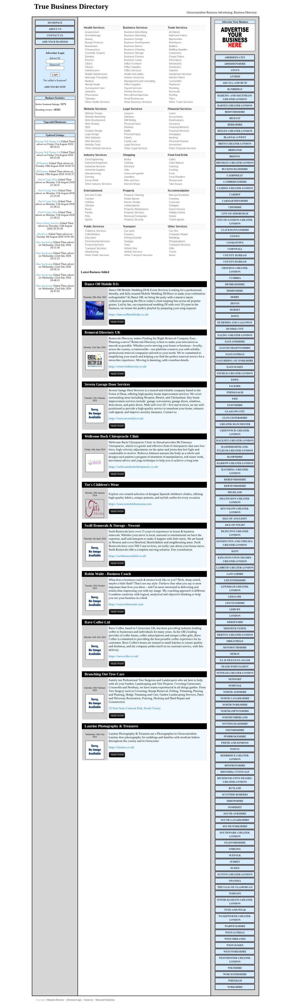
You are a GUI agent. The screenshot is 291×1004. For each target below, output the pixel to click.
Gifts (126, 169)
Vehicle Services (133, 251)
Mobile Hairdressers (96, 74)
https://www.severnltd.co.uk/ (126, 418)
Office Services (132, 70)
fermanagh (235, 392)
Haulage (128, 241)
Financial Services (179, 130)
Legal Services (132, 144)
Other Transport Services (138, 255)
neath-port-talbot (234, 666)
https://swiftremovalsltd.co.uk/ (127, 556)
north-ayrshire (234, 692)
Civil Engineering (94, 159)
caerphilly (235, 175)
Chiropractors (92, 49)
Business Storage (134, 53)
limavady (234, 596)
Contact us (89, 1000)
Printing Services (133, 91)
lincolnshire (235, 603)
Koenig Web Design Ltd (48, 141)
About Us (55, 29)
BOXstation (43, 163)
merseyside (235, 622)
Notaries (128, 127)
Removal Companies (135, 216)
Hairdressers (92, 70)
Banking (173, 137)
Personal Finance (178, 141)
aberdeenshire (235, 64)
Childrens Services (95, 230)
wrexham (235, 980)
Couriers (129, 234)
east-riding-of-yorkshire (234, 360)
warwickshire (235, 926)
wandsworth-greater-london (234, 918)
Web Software (92, 137)
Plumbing (174, 88)
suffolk (235, 855)
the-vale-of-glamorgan (235, 887)
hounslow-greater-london (235, 510)
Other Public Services (97, 255)
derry (235, 297)
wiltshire (235, 968)
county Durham (234, 255)
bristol (234, 156)
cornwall (235, 249)
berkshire (235, 124)
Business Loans (133, 60)
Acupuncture (92, 32)
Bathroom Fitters (178, 35)
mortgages (175, 134)
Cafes (172, 159)
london (235, 616)
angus (235, 70)
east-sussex (235, 367)
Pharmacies (91, 95)
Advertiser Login (74, 1000)
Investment (175, 144)
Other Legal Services (136, 148)
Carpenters (175, 53)
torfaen (235, 893)
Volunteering (91, 251)
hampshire (235, 457)
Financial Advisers (179, 127)
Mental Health (92, 84)
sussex (235, 868)
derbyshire (235, 291)
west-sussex (234, 945)
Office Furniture (132, 63)
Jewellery (129, 176)
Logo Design (92, 134)
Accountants (176, 116)
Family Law (130, 141)
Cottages (174, 205)
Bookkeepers (176, 120)
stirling (235, 849)
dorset (235, 310)
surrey (235, 862)
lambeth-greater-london (235, 567)
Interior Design (132, 202)
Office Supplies (132, 67)
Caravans (174, 202)
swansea (235, 881)
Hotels (172, 216)
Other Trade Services (181, 102)
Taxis (127, 244)
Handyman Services (180, 74)
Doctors (89, 60)
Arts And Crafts (93, 195)
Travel (172, 251)
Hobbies (89, 202)
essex (235, 379)
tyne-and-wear (235, 910)
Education (90, 237)
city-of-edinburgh (234, 213)
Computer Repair (178, 234)
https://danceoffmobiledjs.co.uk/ (129, 314)
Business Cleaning (134, 49)
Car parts (129, 230)
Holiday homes (177, 212)
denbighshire (235, 284)
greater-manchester (235, 424)
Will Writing (130, 120)
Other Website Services (98, 148)
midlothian (234, 641)
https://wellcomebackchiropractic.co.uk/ (133, 466)
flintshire (235, 405)
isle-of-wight (235, 525)
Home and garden (134, 173)
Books (127, 159)
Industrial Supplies (95, 169)
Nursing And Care (95, 88)
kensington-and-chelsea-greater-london (234, 543)
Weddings (174, 237)
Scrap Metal (91, 180)
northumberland (235, 717)
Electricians (175, 63)
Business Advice (133, 46)
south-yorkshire (235, 826)
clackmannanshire (235, 230)
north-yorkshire (235, 704)
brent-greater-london (234, 143)
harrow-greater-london (235, 463)
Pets (87, 216)
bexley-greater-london (235, 131)
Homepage (55, 23)
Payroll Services (133, 88)
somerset (235, 807)
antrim (235, 76)
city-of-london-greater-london (235, 221)
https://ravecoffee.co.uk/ (124, 656)
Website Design (93, 113)
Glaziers (173, 70)
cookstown (234, 242)
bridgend (235, 150)
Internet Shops (132, 183)
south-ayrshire (234, 813)
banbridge (234, 89)
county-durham (234, 261)
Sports (88, 219)
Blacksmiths (175, 39)
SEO (87, 127)
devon (235, 303)
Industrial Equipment (96, 162)
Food (172, 173)
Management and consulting (139, 81)
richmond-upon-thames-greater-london (234, 780)
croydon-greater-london (234, 269)
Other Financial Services (182, 148)
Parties (89, 212)
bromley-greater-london (235, 163)
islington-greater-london (235, 533)
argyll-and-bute (235, 83)
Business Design (133, 39)
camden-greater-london (235, 188)
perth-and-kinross (234, 743)
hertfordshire (235, 486)
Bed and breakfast (179, 195)
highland (235, 492)
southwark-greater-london (235, 834)
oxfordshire (235, 730)
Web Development (95, 120)
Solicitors (129, 116)
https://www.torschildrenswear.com (130, 504)
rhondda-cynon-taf (235, 772)
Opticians (90, 91)
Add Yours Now (55, 87)
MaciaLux (42, 234)
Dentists (89, 56)
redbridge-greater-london (235, 757)
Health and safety (133, 74)
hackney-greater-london (235, 440)
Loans (172, 113)
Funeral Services (94, 244)
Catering (173, 166)
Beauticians (91, 46)
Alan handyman (44, 242)
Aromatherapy (93, 35)
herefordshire (235, 479)
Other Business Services (138, 102)
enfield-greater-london (235, 373)
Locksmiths (175, 81)
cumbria (235, 278)
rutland (235, 788)
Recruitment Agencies (136, 95)
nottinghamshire (235, 724)
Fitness (89, 67)
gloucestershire (234, 418)
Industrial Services (95, 166)
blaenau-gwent (235, 137)
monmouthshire (235, 647)
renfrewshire (235, 765)
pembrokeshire (235, 736)
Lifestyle (89, 205)
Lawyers (129, 113)
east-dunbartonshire (234, 348)
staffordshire (235, 842)
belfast (234, 118)
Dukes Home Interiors (48, 223)
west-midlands (235, 939)
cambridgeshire (235, 182)
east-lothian (235, 354)
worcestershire (235, 974)
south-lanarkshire (235, 820)
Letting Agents (132, 205)
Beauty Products (94, 42)
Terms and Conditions (105, 1000)
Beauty (89, 39)
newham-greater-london (234, 673)
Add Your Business (55, 42)
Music (88, 209)
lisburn (234, 609)
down (235, 316)
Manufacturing (93, 173)
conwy (235, 236)
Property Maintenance (136, 209)
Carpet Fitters (176, 56)
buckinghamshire (235, 169)
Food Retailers (177, 176)
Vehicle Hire (130, 248)
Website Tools (92, 144)
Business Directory (56, 1000)
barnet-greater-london (234, 105)
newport (234, 679)
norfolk (234, 685)
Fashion (89, 198)
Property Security (133, 219)
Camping (174, 198)
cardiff (235, 194)
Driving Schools (132, 237)
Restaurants (176, 180)
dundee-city (235, 329)
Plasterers (174, 84)
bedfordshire (235, 112)
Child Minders (92, 234)
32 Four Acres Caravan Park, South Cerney (135, 708)
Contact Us (55, 35)
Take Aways (175, 183)
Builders (173, 46)
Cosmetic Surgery (95, 53)
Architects (174, 32)
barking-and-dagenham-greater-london (234, 97)
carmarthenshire (235, 201)
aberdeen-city (235, 57)
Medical (89, 81)
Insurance (174, 123)
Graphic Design (93, 130)
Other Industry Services (98, 183)
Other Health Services (97, 102)
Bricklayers (175, 42)
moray (235, 654)
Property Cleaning (134, 195)
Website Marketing (95, 116)
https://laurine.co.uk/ (122, 747)
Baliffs (127, 130)
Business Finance (134, 56)
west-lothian (235, 932)
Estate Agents (131, 198)
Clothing (128, 162)
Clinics (88, 63)
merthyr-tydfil (234, 628)
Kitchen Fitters (177, 77)
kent (234, 551)
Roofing (173, 95)
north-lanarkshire (235, 698)
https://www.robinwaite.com (126, 604)
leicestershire (235, 580)
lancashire (235, 574)
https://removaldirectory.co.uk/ (128, 366)
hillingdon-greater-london (235, 500)
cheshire (234, 207)
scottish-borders (235, 794)
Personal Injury (132, 123)
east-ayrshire (235, 341)
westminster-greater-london (235, 959)
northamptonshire (235, 711)
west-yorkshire (234, 951)
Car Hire (173, 230)
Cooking (173, 169)
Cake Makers (176, 162)
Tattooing (90, 98)
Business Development (137, 42)
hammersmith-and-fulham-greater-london (235, 448)
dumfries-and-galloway (234, 322)
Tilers (172, 98)
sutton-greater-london (235, 874)
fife (235, 399)
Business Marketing (135, 35)
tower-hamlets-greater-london (235, 901)
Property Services (134, 212)
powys (234, 749)
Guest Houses (177, 209)
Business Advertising (135, 32)
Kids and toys (131, 180)
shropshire (235, 801)
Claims (128, 137)
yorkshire (235, 987)
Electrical (129, 166)
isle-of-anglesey (235, 518)
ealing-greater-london (235, 335)
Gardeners (175, 67)
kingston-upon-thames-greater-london (235, 559)
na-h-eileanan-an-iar (235, 660)
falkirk (235, 386)
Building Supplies (178, 49)
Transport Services (95, 248)
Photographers (177, 241)
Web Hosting (92, 123)
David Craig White (48, 179)
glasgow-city (235, 411)
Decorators (175, 60)
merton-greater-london (235, 635)
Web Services (92, 141)
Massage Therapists (96, 77)
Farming (89, 176)
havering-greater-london (235, 471)
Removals (174, 91)
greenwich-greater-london (235, 432)
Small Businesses (134, 98)
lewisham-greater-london (235, 588)
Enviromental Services (97, 241)
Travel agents (176, 219)
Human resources (134, 77)
